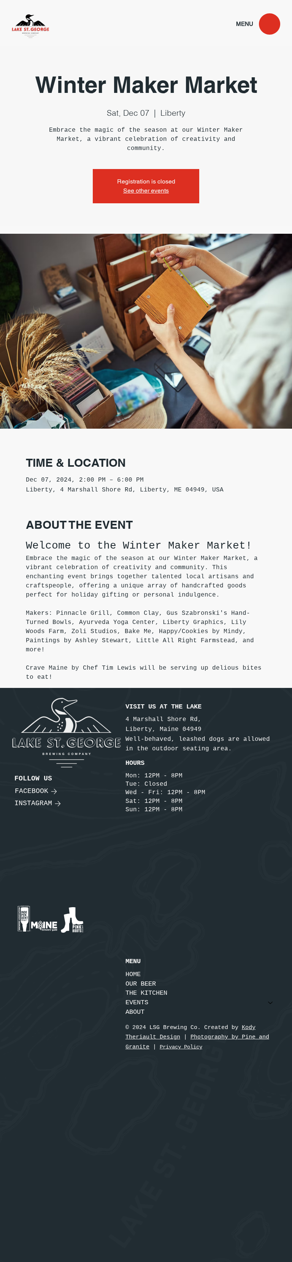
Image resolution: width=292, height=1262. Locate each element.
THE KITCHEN (146, 993)
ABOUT (134, 1012)
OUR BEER (140, 984)
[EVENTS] (270, 1002)
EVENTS (136, 1002)
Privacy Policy (181, 1047)
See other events (146, 190)
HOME (133, 974)
